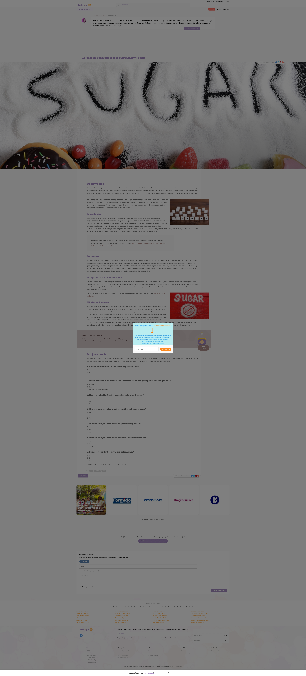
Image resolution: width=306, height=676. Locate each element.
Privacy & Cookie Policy (148, 673)
